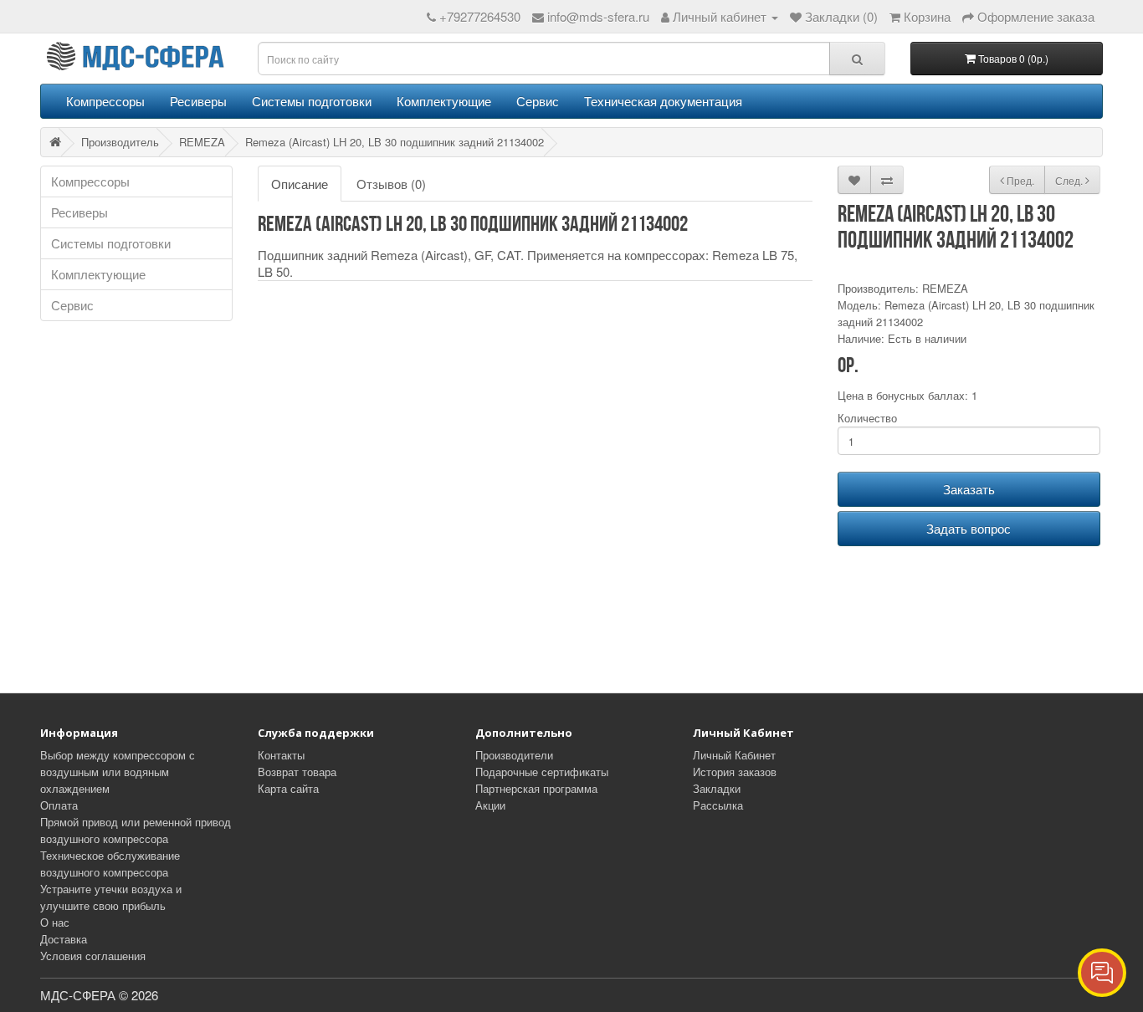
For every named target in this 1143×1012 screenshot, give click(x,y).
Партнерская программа (536, 788)
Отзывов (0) (391, 183)
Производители (514, 755)
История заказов (735, 771)
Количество (867, 418)
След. (1070, 180)
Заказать (969, 489)
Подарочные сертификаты (541, 771)
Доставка (63, 939)
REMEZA (202, 142)
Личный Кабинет (734, 755)
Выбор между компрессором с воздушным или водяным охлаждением (117, 771)
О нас (54, 922)
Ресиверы (198, 101)
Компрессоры (105, 101)
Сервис (537, 101)
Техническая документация (663, 101)
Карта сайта (288, 788)
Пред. (1019, 180)
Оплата (59, 805)
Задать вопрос (968, 528)
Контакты (281, 755)
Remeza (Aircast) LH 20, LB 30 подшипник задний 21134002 (394, 142)
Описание (299, 183)
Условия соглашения (93, 955)
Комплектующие (444, 101)
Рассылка (718, 805)
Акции (490, 805)
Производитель (120, 142)
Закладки (717, 788)
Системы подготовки (312, 101)
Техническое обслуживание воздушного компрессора (110, 863)
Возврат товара (297, 771)
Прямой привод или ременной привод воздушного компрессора (135, 830)
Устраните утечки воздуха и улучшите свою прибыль (111, 897)
